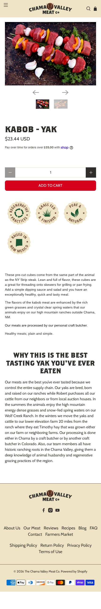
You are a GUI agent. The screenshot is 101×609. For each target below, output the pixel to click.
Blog (82, 528)
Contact (35, 534)
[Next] (65, 92)
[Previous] (35, 92)
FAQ (93, 528)
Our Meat (31, 528)
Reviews (51, 528)
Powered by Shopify (74, 571)
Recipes (68, 528)
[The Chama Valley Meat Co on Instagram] (50, 517)
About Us (12, 528)
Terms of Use (50, 551)
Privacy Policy (79, 545)
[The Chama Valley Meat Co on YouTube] (57, 517)
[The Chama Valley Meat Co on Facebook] (43, 517)
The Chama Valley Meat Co (42, 571)
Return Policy (52, 545)
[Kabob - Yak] (50, 53)
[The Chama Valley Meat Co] (50, 8)
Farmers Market (59, 534)
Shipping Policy (23, 545)
